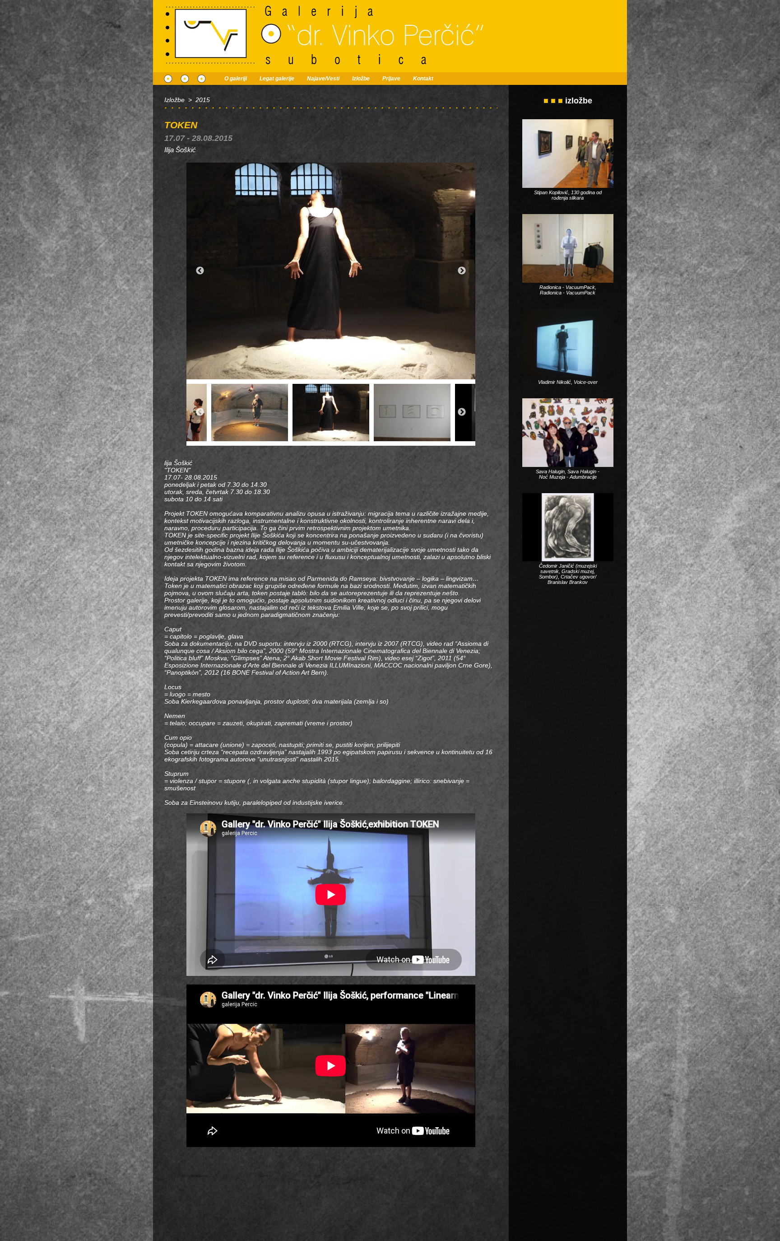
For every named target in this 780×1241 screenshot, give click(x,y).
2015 (202, 99)
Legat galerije (277, 78)
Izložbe (361, 78)
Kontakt (423, 78)
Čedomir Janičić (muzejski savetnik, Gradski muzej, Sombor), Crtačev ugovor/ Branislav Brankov (568, 574)
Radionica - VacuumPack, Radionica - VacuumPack (567, 290)
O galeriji (235, 78)
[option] (330, 271)
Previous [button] (200, 271)
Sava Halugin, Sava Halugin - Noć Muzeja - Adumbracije (567, 474)
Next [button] (461, 271)
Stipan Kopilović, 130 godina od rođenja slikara (568, 195)
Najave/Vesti (323, 78)
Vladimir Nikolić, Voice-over (568, 382)
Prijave (391, 78)
